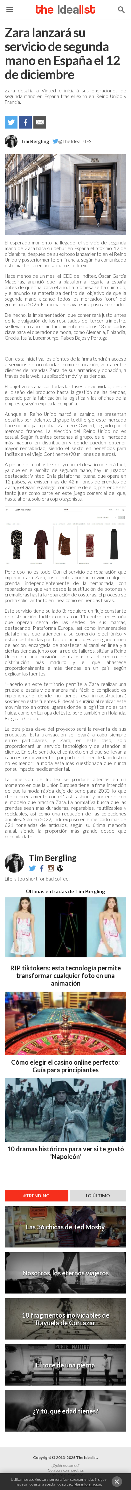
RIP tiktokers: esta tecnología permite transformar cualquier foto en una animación (65, 975)
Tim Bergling (35, 141)
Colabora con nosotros (66, 1470)
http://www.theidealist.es (60, 868)
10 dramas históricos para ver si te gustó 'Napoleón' (65, 1152)
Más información (87, 1484)
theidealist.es (51, 868)
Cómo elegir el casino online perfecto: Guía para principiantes (65, 1066)
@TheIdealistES (75, 141)
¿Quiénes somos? (65, 1465)
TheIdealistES (41, 868)
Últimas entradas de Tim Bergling (65, 891)
